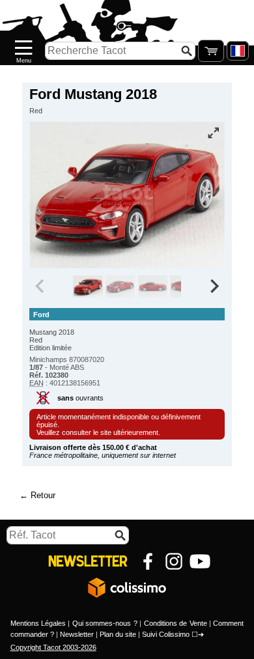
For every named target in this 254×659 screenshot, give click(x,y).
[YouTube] (200, 561)
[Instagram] (174, 561)
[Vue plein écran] (213, 133)
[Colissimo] (127, 587)
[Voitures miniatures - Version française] (237, 51)
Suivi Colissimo (166, 634)
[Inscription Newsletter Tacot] (88, 561)
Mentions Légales (38, 623)
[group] (87, 286)
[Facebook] (148, 561)
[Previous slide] (40, 286)
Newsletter (77, 634)
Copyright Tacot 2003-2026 (53, 647)
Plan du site (118, 634)
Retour (43, 495)
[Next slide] (214, 286)
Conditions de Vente (175, 623)
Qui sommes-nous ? (104, 623)
